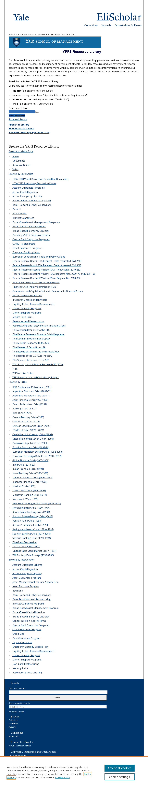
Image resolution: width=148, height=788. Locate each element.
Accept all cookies (119, 768)
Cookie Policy (62, 777)
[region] (74, 772)
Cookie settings (119, 777)
